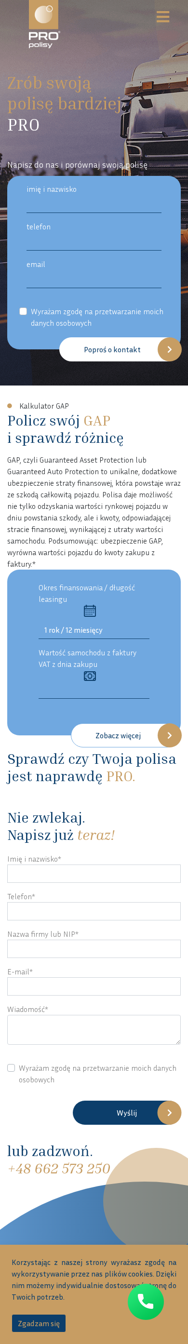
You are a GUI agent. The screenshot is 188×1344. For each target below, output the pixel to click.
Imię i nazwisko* (34, 859)
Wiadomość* (27, 1009)
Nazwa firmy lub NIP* (43, 934)
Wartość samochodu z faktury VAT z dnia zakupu (87, 658)
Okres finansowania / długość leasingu (87, 593)
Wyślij (127, 1113)
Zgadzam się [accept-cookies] (39, 1323)
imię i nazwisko (52, 189)
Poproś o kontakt (112, 349)
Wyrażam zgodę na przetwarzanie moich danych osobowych (97, 317)
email (36, 264)
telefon (39, 226)
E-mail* (20, 971)
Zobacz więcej (118, 735)
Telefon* (21, 896)
